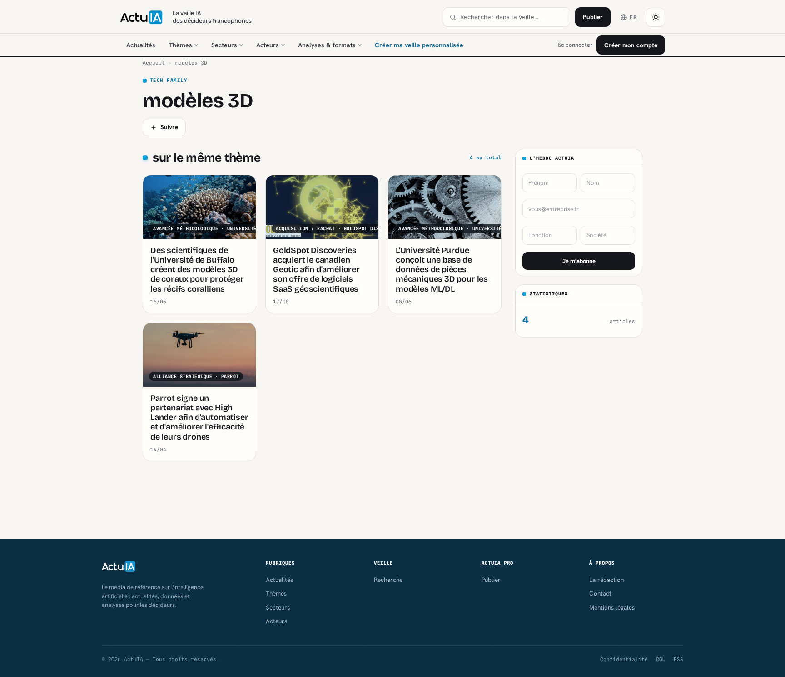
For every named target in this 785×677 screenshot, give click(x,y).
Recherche (388, 580)
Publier (593, 17)
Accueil (154, 63)
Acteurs (267, 45)
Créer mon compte (630, 45)
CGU (661, 659)
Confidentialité (624, 659)
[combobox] (512, 17)
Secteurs (224, 45)
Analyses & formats (327, 45)
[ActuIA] (141, 17)
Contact (600, 593)
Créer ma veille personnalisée (419, 45)
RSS (678, 659)
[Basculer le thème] (655, 17)
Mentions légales (612, 607)
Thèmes (180, 45)
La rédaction (606, 580)
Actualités (140, 45)
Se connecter (575, 45)
